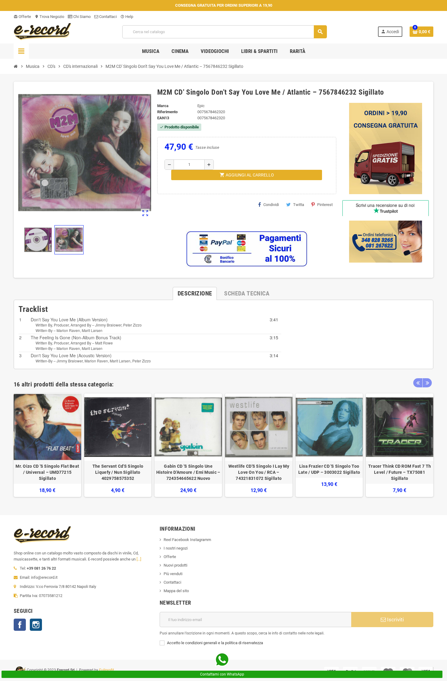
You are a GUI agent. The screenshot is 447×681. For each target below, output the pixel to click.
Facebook (20, 625)
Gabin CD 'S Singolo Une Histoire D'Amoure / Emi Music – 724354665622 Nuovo (188, 472)
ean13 (163, 118)
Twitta (298, 204)
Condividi (271, 204)
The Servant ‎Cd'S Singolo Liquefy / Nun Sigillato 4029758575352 (118, 472)
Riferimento (167, 112)
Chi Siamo (81, 16)
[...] (139, 559)
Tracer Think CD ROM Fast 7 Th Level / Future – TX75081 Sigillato (399, 472)
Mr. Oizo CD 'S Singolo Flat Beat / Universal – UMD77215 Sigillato (47, 472)
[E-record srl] (42, 31)
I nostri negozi (176, 548)
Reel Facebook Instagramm (187, 539)
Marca (162, 105)
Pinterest (325, 204)
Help (126, 16)
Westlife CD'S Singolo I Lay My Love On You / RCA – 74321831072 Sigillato (258, 472)
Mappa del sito (176, 590)
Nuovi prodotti (175, 565)
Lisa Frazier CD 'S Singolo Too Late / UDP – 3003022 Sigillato (329, 469)
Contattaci (107, 16)
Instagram (36, 625)
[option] (47, 445)
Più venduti (173, 573)
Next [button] (427, 382)
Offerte (22, 16)
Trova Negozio (49, 16)
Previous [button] (417, 382)
